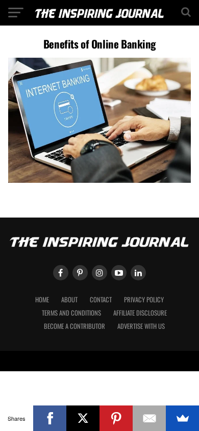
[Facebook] (49, 418)
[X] (83, 418)
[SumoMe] (182, 418)
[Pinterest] (116, 418)
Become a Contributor (74, 326)
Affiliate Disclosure (140, 313)
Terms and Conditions (71, 313)
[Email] (149, 418)
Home (42, 299)
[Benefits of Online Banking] (99, 180)
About (69, 299)
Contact (101, 299)
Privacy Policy (144, 299)
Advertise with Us (141, 326)
